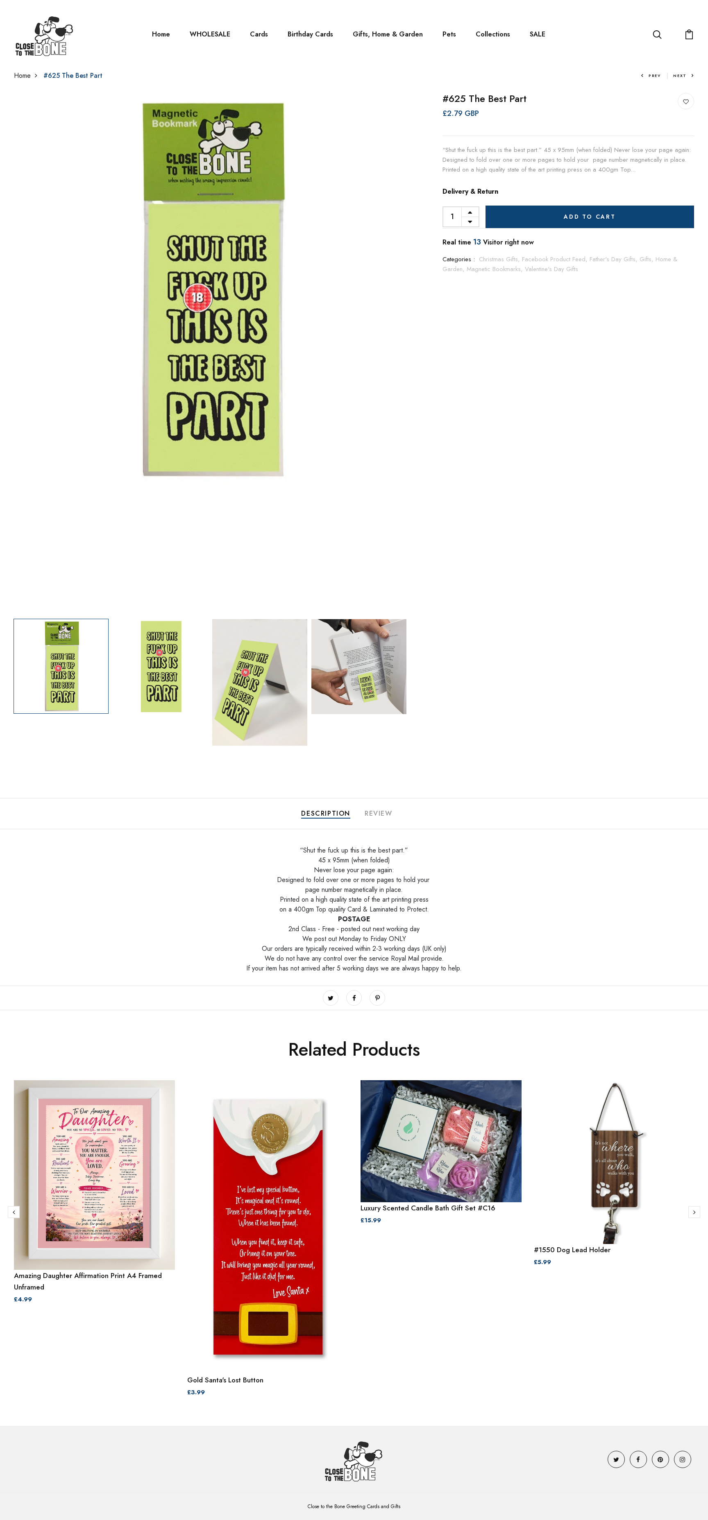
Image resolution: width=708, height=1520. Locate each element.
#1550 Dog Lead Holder (572, 1250)
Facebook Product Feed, (556, 259)
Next (680, 75)
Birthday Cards (310, 34)
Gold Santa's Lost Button (225, 1380)
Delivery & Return (470, 191)
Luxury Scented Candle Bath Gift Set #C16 (428, 1208)
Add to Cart (590, 217)
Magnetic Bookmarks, (496, 269)
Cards (259, 34)
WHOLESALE (210, 34)
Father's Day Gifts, (615, 259)
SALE (537, 34)
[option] (210, 289)
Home (161, 34)
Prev (655, 75)
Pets (449, 34)
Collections (493, 34)
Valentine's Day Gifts (551, 269)
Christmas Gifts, (500, 259)
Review (379, 813)
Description (325, 813)
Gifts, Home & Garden (388, 34)
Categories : (458, 259)
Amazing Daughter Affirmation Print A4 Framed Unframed (88, 1281)
